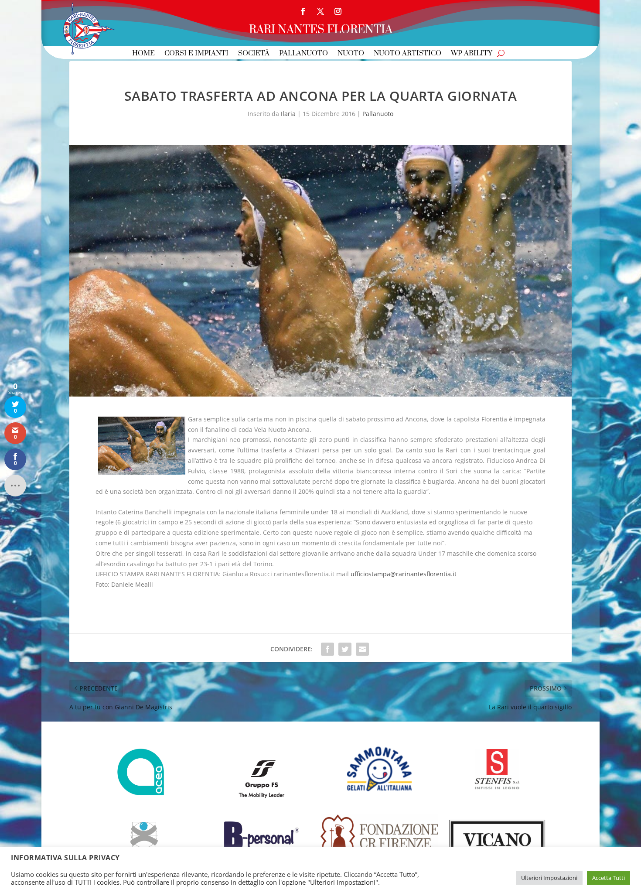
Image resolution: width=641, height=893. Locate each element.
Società (253, 54)
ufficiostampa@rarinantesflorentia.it (404, 574)
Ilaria (288, 113)
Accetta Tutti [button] (608, 878)
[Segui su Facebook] (303, 11)
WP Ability (471, 54)
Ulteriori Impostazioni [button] (549, 878)
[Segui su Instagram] (338, 11)
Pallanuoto (303, 54)
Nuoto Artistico (407, 54)
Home (143, 54)
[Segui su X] (320, 11)
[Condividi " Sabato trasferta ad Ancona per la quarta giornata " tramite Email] (362, 649)
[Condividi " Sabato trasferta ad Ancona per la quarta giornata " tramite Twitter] (345, 649)
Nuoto (351, 54)
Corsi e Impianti (196, 54)
